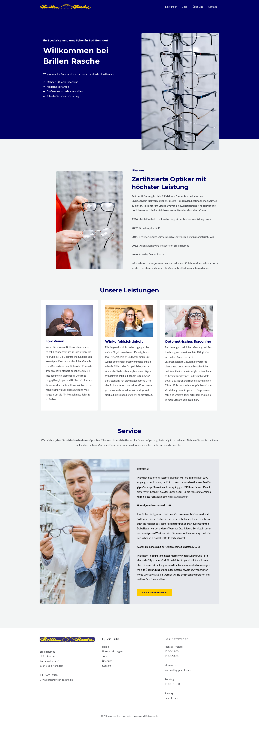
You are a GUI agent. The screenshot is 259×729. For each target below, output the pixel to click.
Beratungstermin (179, 496)
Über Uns (197, 6)
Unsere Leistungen (112, 651)
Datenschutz (151, 716)
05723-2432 (51, 675)
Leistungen (171, 6)
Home (105, 646)
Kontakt (212, 6)
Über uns (107, 660)
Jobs (184, 6)
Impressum (138, 716)
